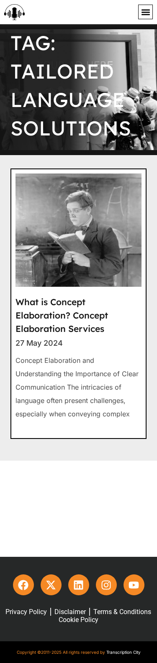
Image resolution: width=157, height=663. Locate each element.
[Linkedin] (78, 584)
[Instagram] (106, 584)
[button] (145, 12)
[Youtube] (134, 584)
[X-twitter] (51, 584)
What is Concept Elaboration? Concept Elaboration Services (61, 315)
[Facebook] (23, 584)
